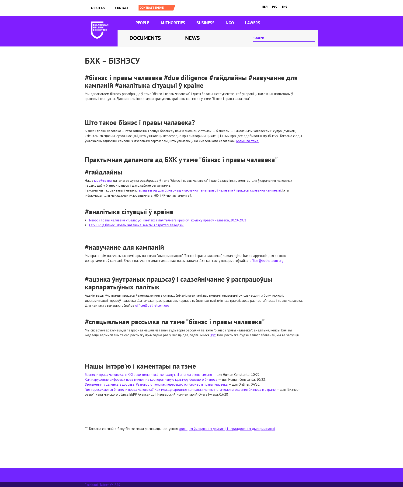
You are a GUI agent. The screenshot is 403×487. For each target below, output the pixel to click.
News (192, 38)
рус (274, 7)
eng (284, 7)
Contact (121, 8)
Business (205, 22)
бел (265, 7)
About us (98, 8)
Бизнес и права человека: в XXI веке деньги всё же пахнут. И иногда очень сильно (148, 374)
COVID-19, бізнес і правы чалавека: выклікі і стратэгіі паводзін (136, 225)
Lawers (252, 22)
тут (213, 335)
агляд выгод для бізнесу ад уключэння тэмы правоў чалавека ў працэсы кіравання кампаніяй (210, 190)
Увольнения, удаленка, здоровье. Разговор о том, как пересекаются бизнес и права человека (156, 384)
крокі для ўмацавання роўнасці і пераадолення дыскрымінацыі (227, 429)
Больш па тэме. (247, 141)
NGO (230, 22)
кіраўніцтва (103, 180)
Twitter (104, 485)
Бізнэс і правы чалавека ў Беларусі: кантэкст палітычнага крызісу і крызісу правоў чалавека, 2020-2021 (168, 220)
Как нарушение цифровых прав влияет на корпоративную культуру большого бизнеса (151, 379)
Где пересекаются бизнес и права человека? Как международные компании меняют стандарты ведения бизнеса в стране (180, 389)
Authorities (172, 22)
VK (112, 485)
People (142, 22)
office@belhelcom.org (266, 260)
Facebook (91, 485)
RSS (117, 485)
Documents (145, 38)
